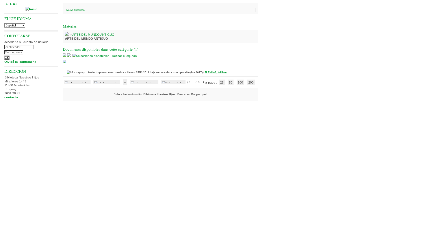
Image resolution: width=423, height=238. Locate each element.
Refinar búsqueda (124, 56)
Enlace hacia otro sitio (127, 94)
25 (222, 82)
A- (7, 4)
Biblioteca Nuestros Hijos (159, 94)
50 (230, 82)
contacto (11, 97)
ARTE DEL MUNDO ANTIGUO (93, 34)
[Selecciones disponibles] (91, 56)
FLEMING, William (216, 72)
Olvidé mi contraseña (20, 61)
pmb (204, 94)
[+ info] (64, 61)
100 (240, 82)
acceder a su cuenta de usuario (26, 42)
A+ (15, 4)
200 (251, 82)
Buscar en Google (188, 94)
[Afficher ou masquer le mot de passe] (43, 51)
